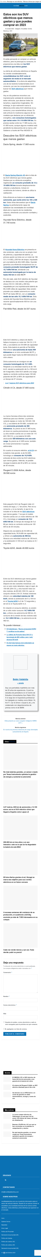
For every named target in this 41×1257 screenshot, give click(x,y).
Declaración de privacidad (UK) (9, 1248)
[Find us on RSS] (12, 1180)
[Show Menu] (2, 6)
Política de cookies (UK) (8, 1245)
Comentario (7, 972)
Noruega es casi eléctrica (14, 1)
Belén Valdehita (20, 679)
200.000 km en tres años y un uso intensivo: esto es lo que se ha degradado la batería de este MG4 (19, 844)
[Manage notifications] (4, 1252)
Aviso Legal (4, 1228)
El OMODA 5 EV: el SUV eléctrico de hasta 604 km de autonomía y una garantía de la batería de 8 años (23, 1079)
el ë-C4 (31, 450)
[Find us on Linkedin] (18, 1180)
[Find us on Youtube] (15, 1180)
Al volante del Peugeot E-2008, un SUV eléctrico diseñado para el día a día (24, 1086)
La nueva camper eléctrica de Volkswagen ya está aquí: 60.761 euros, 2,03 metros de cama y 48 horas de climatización (24, 1117)
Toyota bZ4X (13, 601)
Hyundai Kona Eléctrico (15, 249)
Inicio (2, 1218)
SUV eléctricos (18, 88)
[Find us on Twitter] (5, 1180)
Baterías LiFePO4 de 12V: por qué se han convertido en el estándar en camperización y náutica (24, 1126)
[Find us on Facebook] (2, 1180)
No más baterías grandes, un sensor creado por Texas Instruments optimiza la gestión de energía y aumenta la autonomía (20, 774)
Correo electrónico (10, 1005)
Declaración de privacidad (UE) (9, 1235)
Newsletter (4, 1225)
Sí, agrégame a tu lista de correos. (16, 1029)
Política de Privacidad (7, 1231)
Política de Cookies (6, 1238)
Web (4, 1014)
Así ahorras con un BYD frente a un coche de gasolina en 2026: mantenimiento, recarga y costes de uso (24, 1095)
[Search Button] (39, 6)
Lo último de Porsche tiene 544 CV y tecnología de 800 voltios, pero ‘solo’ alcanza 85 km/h (20, 637)
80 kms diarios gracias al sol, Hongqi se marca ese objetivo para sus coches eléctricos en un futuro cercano (19, 879)
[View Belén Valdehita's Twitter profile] (18, 673)
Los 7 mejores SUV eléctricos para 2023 (19, 383)
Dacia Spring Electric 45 (15, 175)
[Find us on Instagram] (9, 1180)
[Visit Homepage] (20, 5)
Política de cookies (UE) (8, 1241)
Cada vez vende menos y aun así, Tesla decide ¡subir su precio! (18, 951)
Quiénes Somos (5, 1221)
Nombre (6, 996)
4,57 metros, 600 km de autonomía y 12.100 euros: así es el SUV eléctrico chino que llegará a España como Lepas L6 (20, 809)
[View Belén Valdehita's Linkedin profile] (22, 673)
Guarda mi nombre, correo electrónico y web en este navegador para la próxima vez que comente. (21, 1023)
